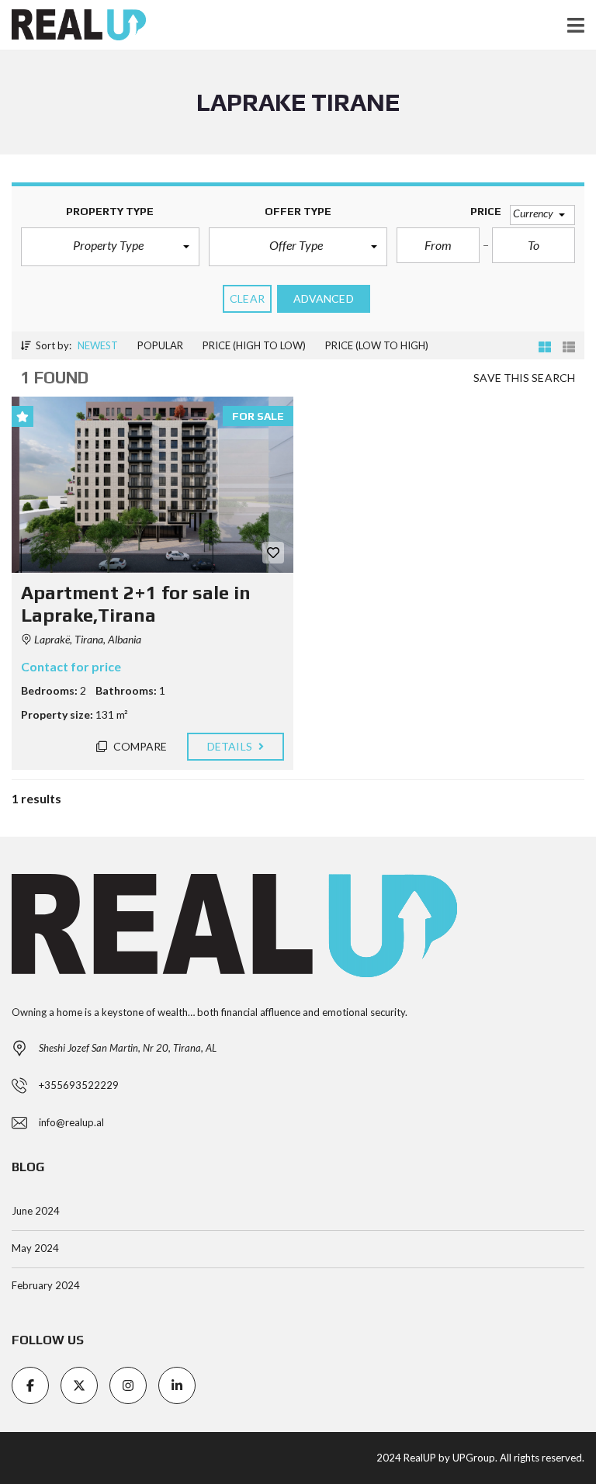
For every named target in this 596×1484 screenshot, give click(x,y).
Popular (160, 345)
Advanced (323, 298)
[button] (110, 246)
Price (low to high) (376, 345)
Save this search (524, 377)
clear (247, 298)
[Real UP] (73, 25)
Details (231, 746)
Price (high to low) (254, 345)
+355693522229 (79, 1085)
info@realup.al (71, 1122)
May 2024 (35, 1248)
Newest (98, 345)
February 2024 (46, 1285)
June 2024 (36, 1211)
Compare (139, 746)
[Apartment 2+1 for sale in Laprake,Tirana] (152, 485)
